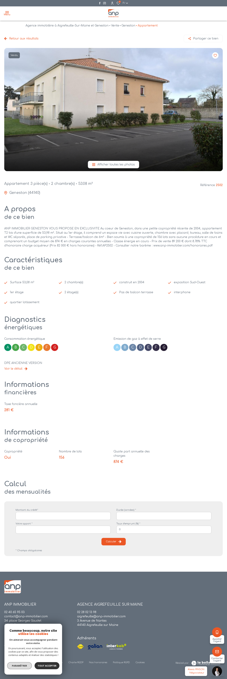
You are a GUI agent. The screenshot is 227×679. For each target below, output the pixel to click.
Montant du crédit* (27, 510)
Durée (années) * (126, 510)
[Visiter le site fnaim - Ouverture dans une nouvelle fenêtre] (80, 647)
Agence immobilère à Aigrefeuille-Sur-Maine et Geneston (67, 25)
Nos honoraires (98, 662)
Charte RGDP (75, 662)
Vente (115, 25)
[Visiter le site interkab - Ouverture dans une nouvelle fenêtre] (116, 647)
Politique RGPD (121, 662)
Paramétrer (19, 665)
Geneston (128, 25)
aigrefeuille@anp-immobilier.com (101, 616)
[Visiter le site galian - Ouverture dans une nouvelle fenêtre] (95, 647)
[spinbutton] (163, 530)
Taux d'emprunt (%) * (128, 523)
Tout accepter (47, 665)
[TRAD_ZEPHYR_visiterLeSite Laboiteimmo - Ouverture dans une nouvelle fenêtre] (206, 663)
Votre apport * (24, 523)
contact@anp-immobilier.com (26, 616)
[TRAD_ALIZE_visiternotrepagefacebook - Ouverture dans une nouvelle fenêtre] (99, 3)
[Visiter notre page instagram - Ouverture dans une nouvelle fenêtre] (104, 3)
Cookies (140, 662)
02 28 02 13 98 (86, 612)
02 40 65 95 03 (14, 612)
